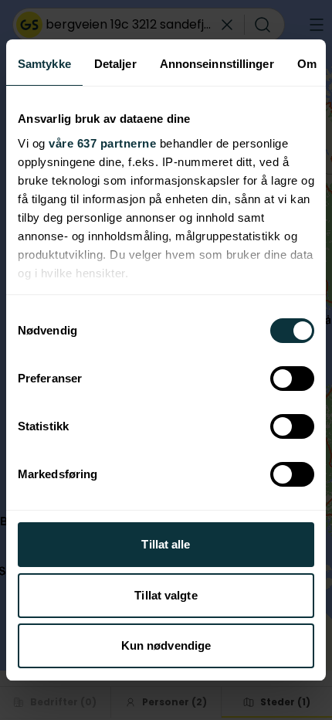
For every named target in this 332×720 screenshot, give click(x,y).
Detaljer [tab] (115, 63)
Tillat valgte (165, 595)
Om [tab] (307, 63)
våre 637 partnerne (102, 143)
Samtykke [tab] (44, 63)
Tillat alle (165, 544)
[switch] (292, 378)
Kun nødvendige (166, 645)
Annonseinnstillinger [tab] (217, 63)
